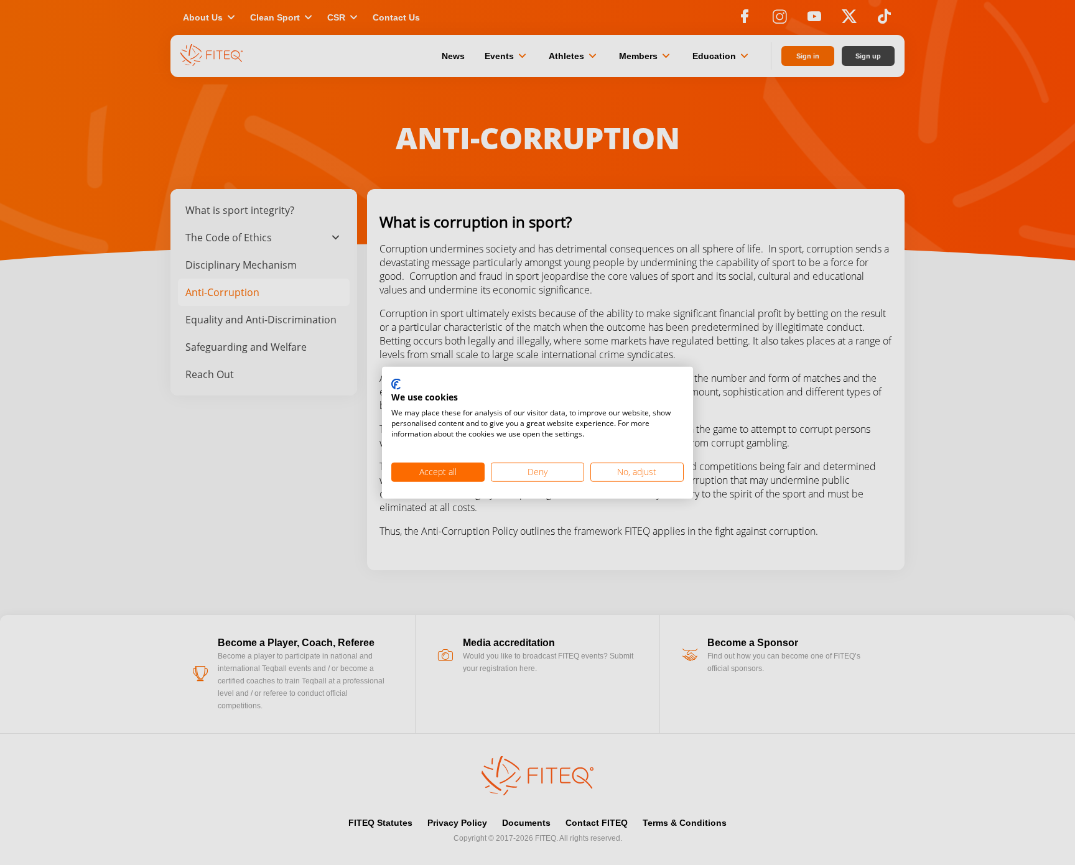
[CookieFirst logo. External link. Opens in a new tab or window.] (396, 384)
